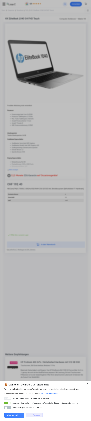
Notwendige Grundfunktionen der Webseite (31, 398)
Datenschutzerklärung (49, 394)
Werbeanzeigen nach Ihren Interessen (28, 407)
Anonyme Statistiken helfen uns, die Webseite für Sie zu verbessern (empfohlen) (46, 403)
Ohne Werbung (34, 415)
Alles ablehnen (49, 415)
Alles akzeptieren (14, 415)
